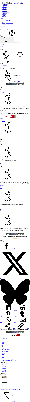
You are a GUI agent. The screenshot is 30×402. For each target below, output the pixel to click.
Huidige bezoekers (4, 24)
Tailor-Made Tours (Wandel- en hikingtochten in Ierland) (9, 359)
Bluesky (3, 341)
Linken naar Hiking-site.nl (5, 351)
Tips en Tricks (3, 353)
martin (19, 75)
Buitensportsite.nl (4, 365)
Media (2, 22)
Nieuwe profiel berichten (10, 24)
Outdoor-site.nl (4, 370)
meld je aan (9, 82)
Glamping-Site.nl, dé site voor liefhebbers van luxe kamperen (9, 360)
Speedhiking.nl (4, 371)
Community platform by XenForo (8, 389)
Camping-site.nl (4, 367)
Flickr (2, 10)
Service (3, 15)
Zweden (6, 10)
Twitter (3, 342)
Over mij (5, 0)
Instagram (3, 8)
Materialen (4, 3)
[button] (12, 35)
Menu (1, 4)
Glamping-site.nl (4, 369)
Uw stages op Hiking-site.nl (5, 349)
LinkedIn (3, 9)
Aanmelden (1, 46)
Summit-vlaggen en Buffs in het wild (6, 6)
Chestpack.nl (3, 357)
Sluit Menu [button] (1, 63)
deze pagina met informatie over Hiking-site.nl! (18, 3)
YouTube (3, 343)
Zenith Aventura (4, 358)
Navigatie (4, 10)
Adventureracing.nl (4, 363)
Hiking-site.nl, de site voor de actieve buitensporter (7, 0)
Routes (4, 4)
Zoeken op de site (4, 15)
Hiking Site (1, 18)
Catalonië (6, 13)
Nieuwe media (12, 21)
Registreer (6, 82)
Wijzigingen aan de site (6, 12)
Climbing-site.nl (4, 368)
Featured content (4, 21)
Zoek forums (8, 20)
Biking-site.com (4, 364)
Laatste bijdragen (22, 21)
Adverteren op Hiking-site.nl (5, 348)
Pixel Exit (20, 389)
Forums (3, 19)
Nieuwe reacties (8, 23)
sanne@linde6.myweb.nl (3, 185)
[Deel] (8, 127)
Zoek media (11, 23)
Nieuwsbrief (4, 14)
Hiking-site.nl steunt (4, 350)
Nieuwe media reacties (17, 21)
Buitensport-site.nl (4, 366)
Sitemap (4, 13)
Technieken (3, 13)
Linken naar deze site (6, 9)
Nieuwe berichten (4, 20)
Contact (4, 16)
